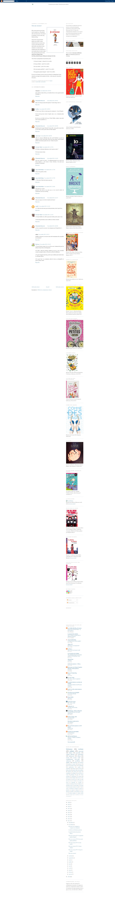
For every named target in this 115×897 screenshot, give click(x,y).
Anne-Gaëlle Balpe (39, 169)
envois (67, 782)
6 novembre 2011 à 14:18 (44, 206)
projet (80, 771)
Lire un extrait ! (72, 504)
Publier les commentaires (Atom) (45, 290)
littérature (69, 749)
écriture (38, 81)
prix (77, 774)
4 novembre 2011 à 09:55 (46, 135)
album (79, 756)
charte (75, 780)
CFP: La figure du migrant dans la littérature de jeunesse (74, 636)
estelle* (37, 206)
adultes (68, 762)
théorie (74, 768)
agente (81, 788)
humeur (69, 771)
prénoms (78, 794)
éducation (74, 776)
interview (68, 777)
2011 (69, 820)
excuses (43, 81)
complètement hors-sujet (73, 759)
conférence (68, 773)
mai (70, 866)
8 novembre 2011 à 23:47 (45, 244)
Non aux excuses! (37, 26)
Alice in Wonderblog (72, 673)
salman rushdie (80, 793)
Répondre (37, 96)
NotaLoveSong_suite (72, 716)
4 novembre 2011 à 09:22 (52, 100)
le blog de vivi (71, 706)
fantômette (73, 782)
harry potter (68, 770)
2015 (69, 812)
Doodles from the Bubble (73, 731)
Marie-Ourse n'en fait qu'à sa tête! (74, 650)
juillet (70, 862)
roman (67, 757)
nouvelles (78, 753)
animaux (67, 790)
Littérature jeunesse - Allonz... (74, 664)
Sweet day (70, 669)
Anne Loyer (38, 135)
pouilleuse (77, 761)
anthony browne (74, 783)
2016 (69, 810)
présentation (77, 791)
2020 (69, 802)
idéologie (67, 791)
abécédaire (80, 754)
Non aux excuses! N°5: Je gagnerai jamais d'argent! (76, 836)
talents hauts (73, 765)
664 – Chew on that (71, 702)
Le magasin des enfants (73, 634)
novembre (71, 824)
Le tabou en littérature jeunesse (75, 830)
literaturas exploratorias (73, 721)
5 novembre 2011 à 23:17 (52, 197)
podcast (75, 771)
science (82, 794)
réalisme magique (72, 793)
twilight (73, 777)
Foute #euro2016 (71, 717)
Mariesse (37, 244)
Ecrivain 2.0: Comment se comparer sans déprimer (74, 827)
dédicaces (80, 783)
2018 (69, 806)
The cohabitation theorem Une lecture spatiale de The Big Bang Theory (75, 655)
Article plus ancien (60, 287)
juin (70, 864)
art (71, 780)
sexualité (79, 782)
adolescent (71, 756)
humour (81, 762)
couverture (80, 780)
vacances (67, 783)
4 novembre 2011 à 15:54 (47, 147)
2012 (69, 818)
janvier (70, 874)
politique (72, 774)
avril (70, 868)
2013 (69, 816)
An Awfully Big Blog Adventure (75, 628)
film (82, 777)
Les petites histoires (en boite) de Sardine (75, 682)
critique (74, 773)
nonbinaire (70, 660)
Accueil (47, 287)
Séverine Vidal (38, 147)
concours (80, 768)
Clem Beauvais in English (73, 692)
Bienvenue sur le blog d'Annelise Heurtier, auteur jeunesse (75, 667)
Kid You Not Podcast (72, 736)
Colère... (69, 674)
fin (81, 790)
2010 (69, 876)
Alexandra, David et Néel (72, 707)
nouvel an (74, 779)
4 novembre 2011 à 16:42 (52, 158)
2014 (69, 814)
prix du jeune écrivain (71, 787)
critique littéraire (70, 754)
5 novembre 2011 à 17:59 (49, 178)
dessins (79, 764)
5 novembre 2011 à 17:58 (49, 169)
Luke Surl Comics (72, 701)
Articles (70, 600)
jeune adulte (76, 785)
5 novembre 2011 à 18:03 (49, 186)
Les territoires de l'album (73, 653)
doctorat (78, 777)
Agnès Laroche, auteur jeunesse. (75, 689)
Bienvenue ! (70, 698)
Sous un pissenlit (71, 742)
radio (78, 787)
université (81, 751)
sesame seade (76, 757)
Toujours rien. (70, 728)
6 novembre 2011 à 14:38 (47, 214)
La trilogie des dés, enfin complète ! (74, 641)
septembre (71, 858)
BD (68, 794)
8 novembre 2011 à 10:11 (44, 234)
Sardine (37, 109)
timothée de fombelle (74, 788)
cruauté (72, 790)
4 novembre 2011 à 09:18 (45, 90)
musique (81, 785)
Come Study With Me (72, 693)
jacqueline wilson (69, 785)
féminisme (75, 762)
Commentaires (71, 602)
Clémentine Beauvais (40, 100)
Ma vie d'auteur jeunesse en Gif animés (75, 726)
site (81, 787)
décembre (71, 822)
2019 (69, 804)
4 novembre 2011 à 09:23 (44, 109)
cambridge (81, 765)
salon (79, 779)
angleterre (68, 768)
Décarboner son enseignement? (73, 645)
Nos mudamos (70, 722)
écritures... (70, 649)
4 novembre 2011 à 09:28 (52, 126)
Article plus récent (35, 287)
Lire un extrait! (73, 558)
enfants (72, 751)
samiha (79, 767)
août (70, 860)
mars (70, 870)
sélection (68, 796)
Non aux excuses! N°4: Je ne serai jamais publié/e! (76, 839)
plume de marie (71, 764)
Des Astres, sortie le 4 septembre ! (74, 678)
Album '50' (70, 644)
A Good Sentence (71, 732)
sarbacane (68, 761)
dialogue (77, 790)
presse (67, 765)
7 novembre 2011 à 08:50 (52, 226)
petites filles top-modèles (78, 770)
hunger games (72, 794)
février (70, 872)
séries (67, 788)
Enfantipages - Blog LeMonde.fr (75, 710)
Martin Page (70, 659)
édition (70, 753)
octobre (70, 856)
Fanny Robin (70, 697)
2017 (69, 808)
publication (71, 767)
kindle (72, 791)
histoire (69, 779)
